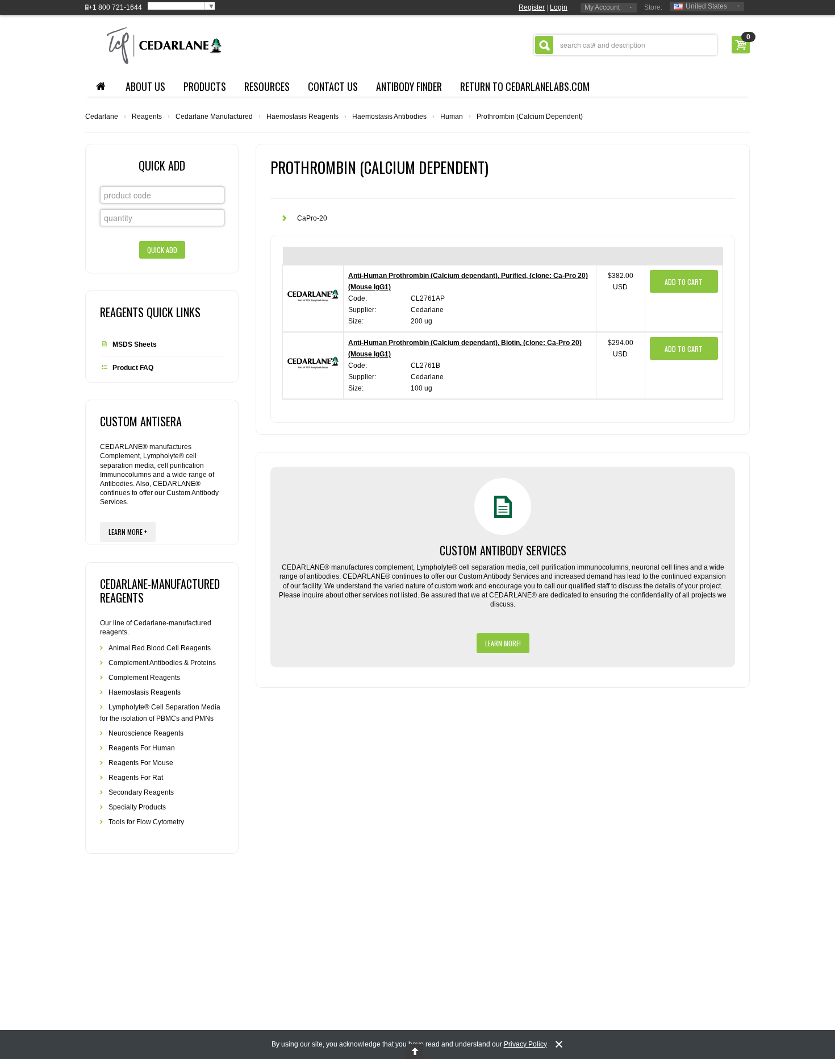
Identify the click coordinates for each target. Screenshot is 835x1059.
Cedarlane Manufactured (214, 117)
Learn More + (127, 532)
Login (558, 7)
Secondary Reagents (141, 792)
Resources (267, 86)
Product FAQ (132, 368)
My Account (602, 7)
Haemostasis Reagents (302, 117)
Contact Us (333, 86)
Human (451, 117)
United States (706, 6)
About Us (145, 86)
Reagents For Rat (135, 778)
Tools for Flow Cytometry (146, 822)
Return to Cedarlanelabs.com (525, 86)
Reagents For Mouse (140, 763)
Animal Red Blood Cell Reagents (159, 648)
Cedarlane (101, 117)
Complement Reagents (144, 678)
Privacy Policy (525, 1044)
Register (532, 7)
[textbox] (625, 45)
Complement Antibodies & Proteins (162, 663)
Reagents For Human (141, 748)
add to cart (684, 281)
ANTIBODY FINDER (409, 86)
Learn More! (503, 643)
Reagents (147, 117)
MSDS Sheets (134, 344)
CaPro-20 (312, 218)
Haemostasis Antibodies (389, 117)
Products (204, 86)
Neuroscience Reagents (145, 733)
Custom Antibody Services (503, 550)
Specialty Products (137, 807)
